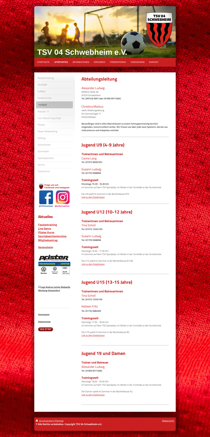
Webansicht (168, 421)
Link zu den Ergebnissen (93, 197)
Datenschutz (44, 321)
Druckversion (46, 421)
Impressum (44, 314)
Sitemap (59, 421)
